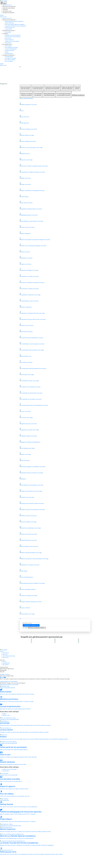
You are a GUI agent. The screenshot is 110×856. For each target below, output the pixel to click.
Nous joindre (8, 42)
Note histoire (6, 652)
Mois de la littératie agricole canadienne (14, 24)
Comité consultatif (9, 50)
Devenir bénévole (9, 39)
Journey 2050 (8, 29)
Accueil (2, 651)
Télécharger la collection (30, 625)
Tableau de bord (7, 18)
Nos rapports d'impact (10, 58)
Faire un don (8, 38)
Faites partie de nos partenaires (12, 36)
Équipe (6, 52)
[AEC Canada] (3, 0)
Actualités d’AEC (9, 56)
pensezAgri (5, 663)
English (1, 15)
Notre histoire (8, 46)
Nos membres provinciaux (11, 47)
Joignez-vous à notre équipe (12, 41)
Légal (1, 681)
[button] (3, 3)
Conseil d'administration (11, 49)
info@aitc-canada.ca (5, 674)
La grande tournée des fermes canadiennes (15, 26)
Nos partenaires (9, 53)
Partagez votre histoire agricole (12, 35)
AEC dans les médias (10, 59)
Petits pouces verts (9, 27)
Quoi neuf (5, 654)
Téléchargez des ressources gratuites (14, 21)
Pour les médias (9, 61)
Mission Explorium (9, 23)
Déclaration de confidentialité (10, 681)
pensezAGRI (8, 32)
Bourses (4, 661)
